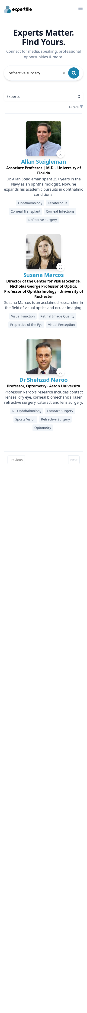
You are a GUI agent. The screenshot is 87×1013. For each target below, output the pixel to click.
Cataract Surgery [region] (60, 411)
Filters (74, 107)
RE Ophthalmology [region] (26, 411)
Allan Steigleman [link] (43, 161)
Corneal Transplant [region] (25, 211)
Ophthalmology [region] (30, 203)
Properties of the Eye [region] (26, 324)
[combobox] (37, 73)
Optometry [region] (42, 427)
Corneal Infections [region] (60, 211)
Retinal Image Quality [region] (57, 316)
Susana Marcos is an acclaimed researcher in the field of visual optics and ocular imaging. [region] (43, 305)
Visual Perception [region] (61, 324)
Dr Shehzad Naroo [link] (43, 379)
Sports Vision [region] (25, 419)
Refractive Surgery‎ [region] (55, 419)
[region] (43, 170)
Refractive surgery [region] (42, 219)
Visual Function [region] (23, 316)
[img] (43, 138)
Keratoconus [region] (57, 203)
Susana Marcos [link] (43, 275)
